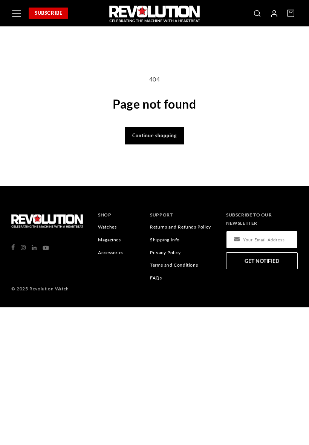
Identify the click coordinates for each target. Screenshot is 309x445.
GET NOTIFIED (262, 261)
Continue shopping (154, 135)
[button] (257, 13)
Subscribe (48, 13)
